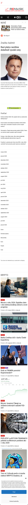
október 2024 (4, 168)
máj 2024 (3, 188)
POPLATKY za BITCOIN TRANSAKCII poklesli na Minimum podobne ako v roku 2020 (14, 440)
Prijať (14, 492)
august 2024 (4, 176)
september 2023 (5, 212)
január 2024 (4, 196)
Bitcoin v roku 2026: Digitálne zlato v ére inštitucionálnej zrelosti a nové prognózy (14, 304)
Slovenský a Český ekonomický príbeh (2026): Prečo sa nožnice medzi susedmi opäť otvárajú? (18, 28)
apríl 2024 (3, 192)
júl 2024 (3, 180)
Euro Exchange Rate (14, 108)
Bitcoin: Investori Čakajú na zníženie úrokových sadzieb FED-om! (13, 405)
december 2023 (5, 200)
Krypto (2, 245)
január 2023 (4, 225)
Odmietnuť (14, 496)
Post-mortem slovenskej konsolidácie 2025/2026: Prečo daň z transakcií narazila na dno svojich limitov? (13, 124)
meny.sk (18, 310)
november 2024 (5, 164)
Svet (2, 249)
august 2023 (4, 216)
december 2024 (5, 160)
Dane (2, 229)
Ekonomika (3, 237)
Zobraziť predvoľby (14, 501)
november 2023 (5, 204)
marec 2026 (4, 152)
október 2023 (4, 208)
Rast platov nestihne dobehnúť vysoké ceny (11, 48)
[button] (26, 478)
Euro (2, 241)
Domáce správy (5, 233)
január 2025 (4, 156)
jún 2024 (3, 184)
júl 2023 (3, 220)
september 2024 (5, 172)
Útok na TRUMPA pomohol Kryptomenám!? (10, 371)
